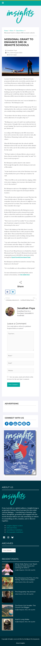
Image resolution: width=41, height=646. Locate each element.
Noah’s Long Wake (22, 619)
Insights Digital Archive (14, 526)
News (12, 30)
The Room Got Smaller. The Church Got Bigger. (25, 606)
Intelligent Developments (31, 639)
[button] (7, 292)
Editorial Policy (11, 528)
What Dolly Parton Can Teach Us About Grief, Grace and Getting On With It (26, 566)
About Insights (20, 643)
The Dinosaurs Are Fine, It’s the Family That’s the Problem (26, 579)
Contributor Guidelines (14, 530)
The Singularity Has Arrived (25, 592)
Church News (20, 30)
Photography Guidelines (14, 532)
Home (6, 30)
